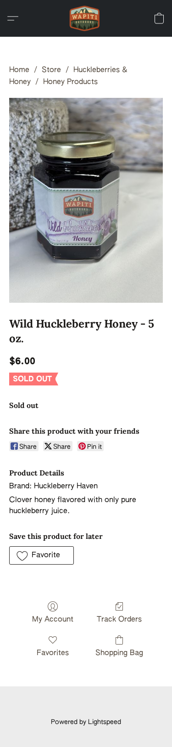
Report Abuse (86, 706)
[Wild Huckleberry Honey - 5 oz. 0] (86, 200)
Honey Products (70, 82)
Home (19, 70)
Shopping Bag (119, 653)
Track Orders (119, 619)
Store (51, 70)
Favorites (53, 653)
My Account (52, 619)
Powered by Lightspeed (86, 722)
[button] (86, 18)
